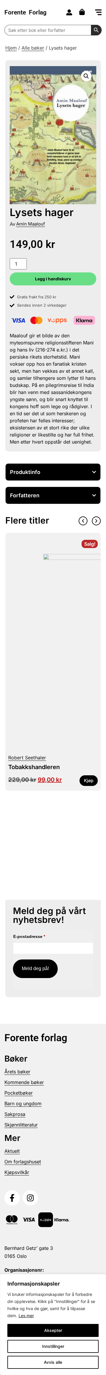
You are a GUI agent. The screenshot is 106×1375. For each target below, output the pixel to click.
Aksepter (53, 1330)
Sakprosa (14, 1114)
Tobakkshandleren (34, 767)
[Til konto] (69, 12)
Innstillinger (53, 1346)
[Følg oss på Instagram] (30, 1198)
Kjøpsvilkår (16, 1172)
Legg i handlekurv (53, 278)
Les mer (26, 1315)
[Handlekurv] (83, 12)
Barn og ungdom (23, 1103)
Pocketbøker (18, 1093)
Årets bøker (17, 1072)
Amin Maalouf (30, 224)
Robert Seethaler (27, 758)
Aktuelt (12, 1151)
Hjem (11, 48)
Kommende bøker (24, 1082)
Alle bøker (32, 48)
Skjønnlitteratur (21, 1125)
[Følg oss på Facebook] (12, 1198)
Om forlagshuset (22, 1162)
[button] (98, 12)
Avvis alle (53, 1362)
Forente (25, 12)
